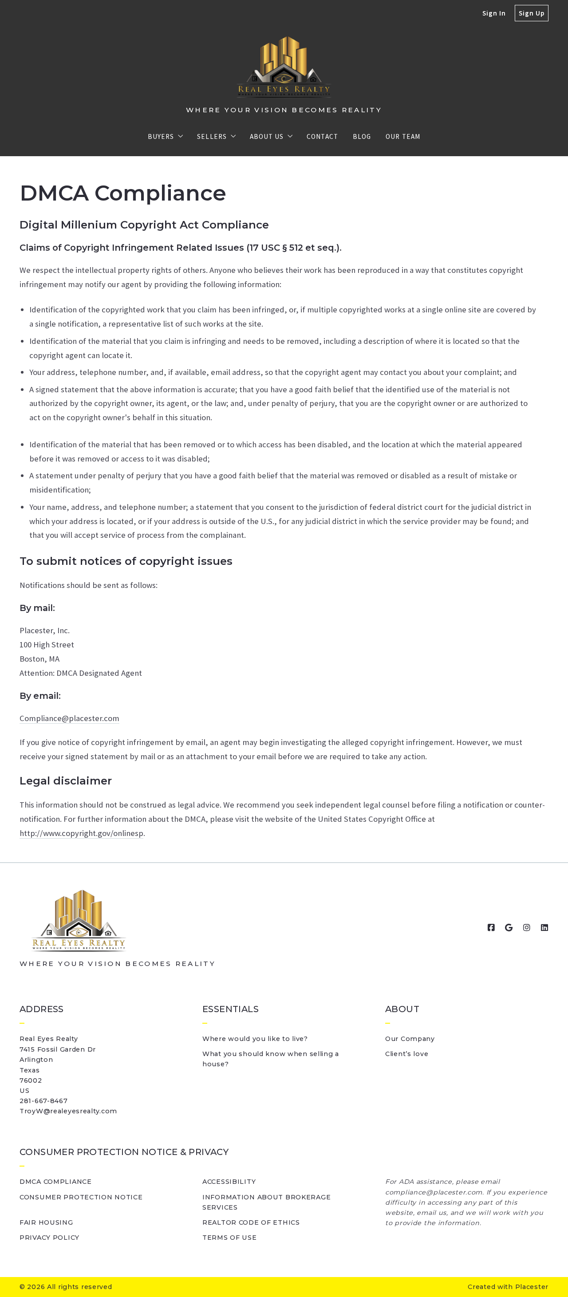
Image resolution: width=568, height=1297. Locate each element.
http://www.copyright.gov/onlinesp (81, 833)
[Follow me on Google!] (509, 928)
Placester (531, 1287)
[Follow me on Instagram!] (527, 928)
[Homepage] (284, 67)
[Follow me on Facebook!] (491, 928)
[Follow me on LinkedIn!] (544, 928)
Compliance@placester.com (69, 718)
